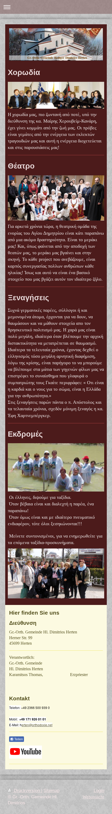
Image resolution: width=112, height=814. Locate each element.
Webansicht (93, 796)
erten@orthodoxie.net (37, 725)
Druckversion (27, 790)
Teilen (18, 739)
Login (99, 790)
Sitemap (51, 790)
